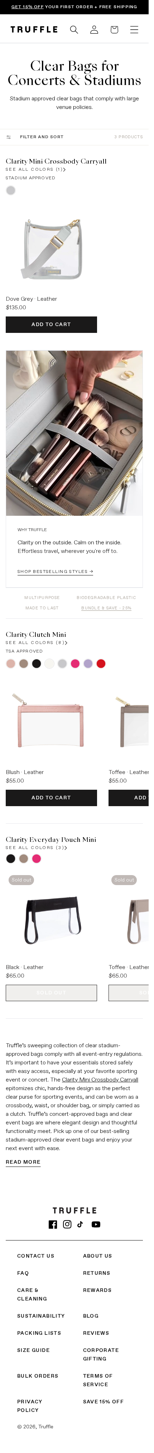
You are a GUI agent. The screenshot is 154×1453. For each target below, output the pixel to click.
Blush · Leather (25, 772)
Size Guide (33, 1350)
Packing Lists (39, 1333)
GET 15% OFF (27, 7)
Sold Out (51, 993)
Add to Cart (51, 324)
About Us (97, 1256)
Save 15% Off (103, 1402)
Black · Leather (24, 967)
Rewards (97, 1290)
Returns (97, 1273)
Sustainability (41, 1316)
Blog (91, 1316)
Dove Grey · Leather (31, 299)
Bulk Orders (37, 1376)
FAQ (23, 1273)
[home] (34, 29)
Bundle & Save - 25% (106, 608)
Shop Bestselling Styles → (55, 572)
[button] (74, 29)
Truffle (45, 1426)
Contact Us (35, 1256)
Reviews (96, 1333)
